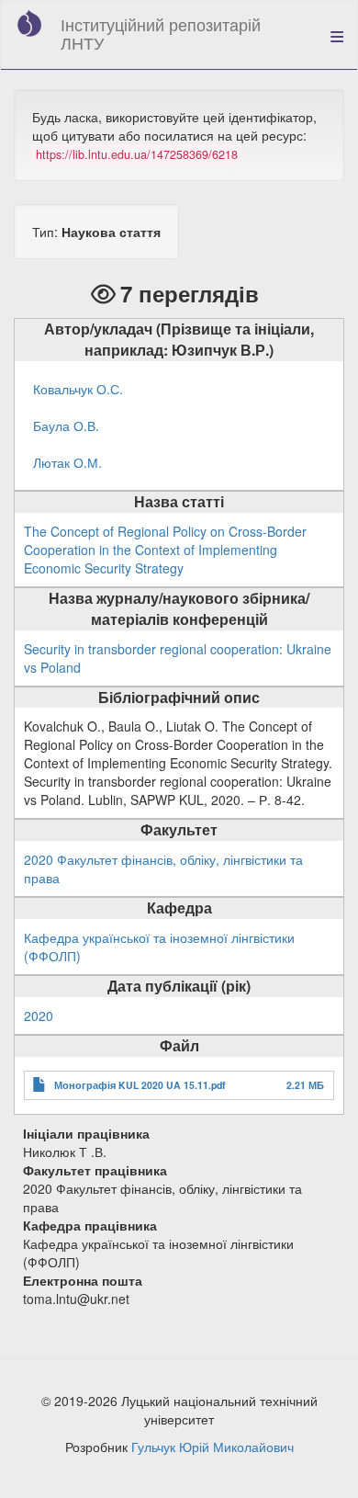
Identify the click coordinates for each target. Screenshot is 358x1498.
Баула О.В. (66, 425)
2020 (38, 1015)
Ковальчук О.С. (78, 389)
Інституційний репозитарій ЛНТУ (161, 33)
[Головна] (29, 23)
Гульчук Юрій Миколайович (212, 1446)
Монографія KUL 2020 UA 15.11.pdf (140, 1085)
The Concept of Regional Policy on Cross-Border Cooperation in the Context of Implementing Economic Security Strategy (165, 549)
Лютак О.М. (67, 462)
